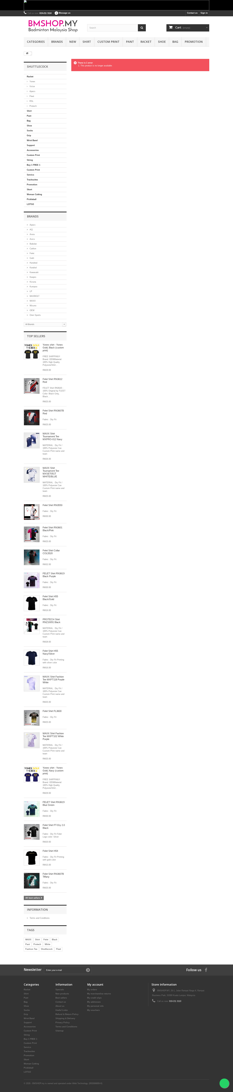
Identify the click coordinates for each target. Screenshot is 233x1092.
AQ (31, 229)
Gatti (31, 258)
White (47, 944)
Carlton (32, 248)
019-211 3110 (175, 1001)
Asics (32, 239)
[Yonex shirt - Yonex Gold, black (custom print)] (32, 352)
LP (30, 291)
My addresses (94, 1002)
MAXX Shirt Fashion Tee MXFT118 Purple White (53, 679)
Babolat (33, 244)
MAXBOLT (34, 296)
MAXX (32, 301)
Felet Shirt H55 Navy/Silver (50, 652)
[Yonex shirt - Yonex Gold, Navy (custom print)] (32, 775)
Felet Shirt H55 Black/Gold (50, 598)
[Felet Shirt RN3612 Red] (32, 386)
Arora (32, 234)
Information (37, 909)
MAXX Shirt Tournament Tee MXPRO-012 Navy (52, 436)
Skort (29, 189)
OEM (31, 310)
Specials (59, 989)
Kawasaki (34, 272)
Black (54, 939)
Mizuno (32, 305)
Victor (32, 86)
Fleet (31, 96)
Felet (31, 253)
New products (62, 994)
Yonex (32, 81)
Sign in (204, 13)
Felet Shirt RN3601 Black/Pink (52, 529)
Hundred (33, 263)
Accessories (33, 150)
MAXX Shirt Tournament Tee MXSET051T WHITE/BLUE (51, 472)
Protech (33, 106)
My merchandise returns (99, 994)
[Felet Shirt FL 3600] (32, 718)
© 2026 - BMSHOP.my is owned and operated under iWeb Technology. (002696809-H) (63, 1083)
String (30, 160)
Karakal (33, 267)
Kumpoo (33, 286)
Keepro (32, 277)
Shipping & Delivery (65, 1018)
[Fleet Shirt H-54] (32, 858)
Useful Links (61, 1010)
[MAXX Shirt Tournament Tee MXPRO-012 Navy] (32, 440)
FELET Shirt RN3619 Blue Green (54, 803)
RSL (31, 101)
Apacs (32, 91)
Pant (130, 42)
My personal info (95, 1006)
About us (59, 1006)
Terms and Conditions (39, 918)
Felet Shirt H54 (50, 851)
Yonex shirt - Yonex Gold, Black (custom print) (53, 347)
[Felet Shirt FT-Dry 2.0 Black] (32, 832)
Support (31, 145)
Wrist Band (32, 140)
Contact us (192, 13)
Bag (175, 42)
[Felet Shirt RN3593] (32, 512)
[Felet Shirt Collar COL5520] (32, 557)
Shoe (162, 42)
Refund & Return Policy (66, 1014)
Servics (30, 175)
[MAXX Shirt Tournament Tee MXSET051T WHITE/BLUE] (32, 475)
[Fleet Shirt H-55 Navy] (32, 658)
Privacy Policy (62, 1022)
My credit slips (94, 998)
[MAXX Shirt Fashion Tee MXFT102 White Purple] (32, 740)
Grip (29, 135)
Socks (30, 130)
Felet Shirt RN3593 (52, 505)
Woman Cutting (34, 194)
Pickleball (31, 199)
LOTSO (30, 204)
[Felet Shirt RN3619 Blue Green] (32, 809)
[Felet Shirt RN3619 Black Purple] (32, 580)
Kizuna (32, 282)
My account (95, 984)
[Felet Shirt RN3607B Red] (32, 417)
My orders (92, 989)
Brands (57, 42)
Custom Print (108, 42)
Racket (146, 42)
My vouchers (93, 1010)
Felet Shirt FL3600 (52, 711)
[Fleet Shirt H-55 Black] (32, 603)
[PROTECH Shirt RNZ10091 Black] (32, 626)
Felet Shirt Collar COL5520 (51, 552)
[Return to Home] (27, 53)
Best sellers (61, 998)
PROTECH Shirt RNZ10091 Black (51, 621)
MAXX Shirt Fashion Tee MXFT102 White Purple (53, 736)
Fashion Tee (31, 949)
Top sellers (36, 336)
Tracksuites (32, 179)
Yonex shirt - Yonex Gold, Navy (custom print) (53, 770)
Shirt (87, 42)
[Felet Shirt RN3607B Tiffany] (32, 881)
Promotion (194, 42)
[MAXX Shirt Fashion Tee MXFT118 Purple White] (32, 683)
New (72, 42)
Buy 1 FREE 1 (33, 165)
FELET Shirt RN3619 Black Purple (54, 575)
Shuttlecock (46, 949)
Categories (36, 42)
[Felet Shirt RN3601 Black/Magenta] (32, 534)
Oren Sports (35, 315)
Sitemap (59, 1031)
